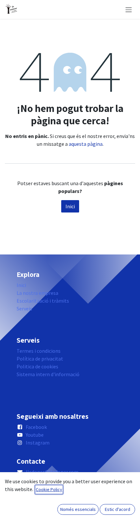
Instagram (37, 442)
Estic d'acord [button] (117, 509)
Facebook (36, 427)
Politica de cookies (37, 366)
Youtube (35, 434)
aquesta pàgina (86, 144)
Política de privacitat (40, 358)
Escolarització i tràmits (43, 300)
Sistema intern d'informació (48, 374)
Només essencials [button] (78, 509)
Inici (70, 206)
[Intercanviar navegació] (128, 9)
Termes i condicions (39, 351)
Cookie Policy (49, 489)
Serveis (24, 308)
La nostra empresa (37, 293)
